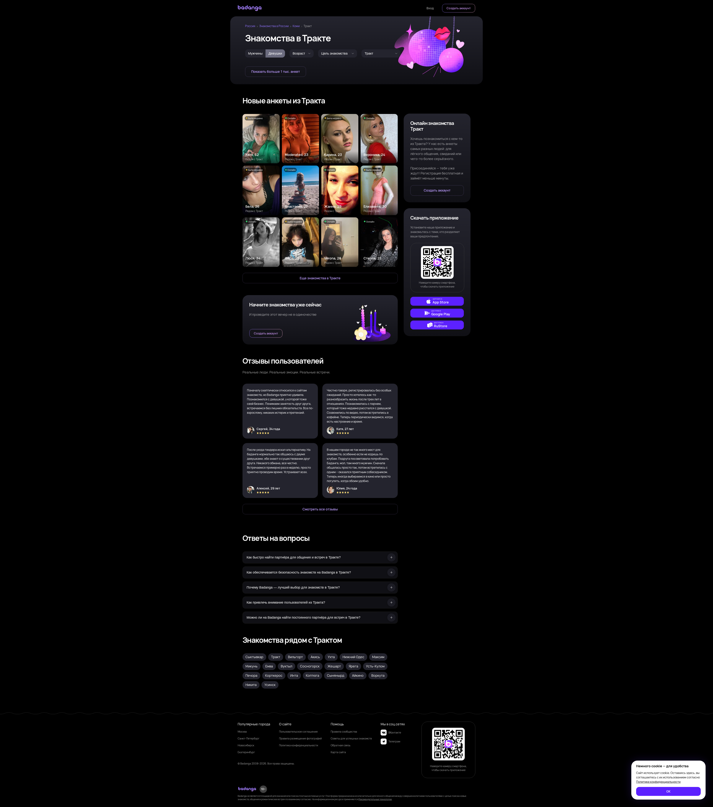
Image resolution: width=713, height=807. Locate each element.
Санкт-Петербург (248, 738)
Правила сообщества (344, 731)
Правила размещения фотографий (300, 738)
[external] (437, 301)
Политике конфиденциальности (658, 782)
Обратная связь (340, 745)
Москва (242, 731)
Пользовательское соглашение (298, 731)
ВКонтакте (394, 732)
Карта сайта (338, 752)
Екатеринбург (246, 752)
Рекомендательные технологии (375, 799)
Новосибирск (246, 745)
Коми (296, 26)
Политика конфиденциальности (298, 745)
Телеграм (394, 741)
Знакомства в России (274, 26)
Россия (250, 26)
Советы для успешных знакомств (351, 738)
